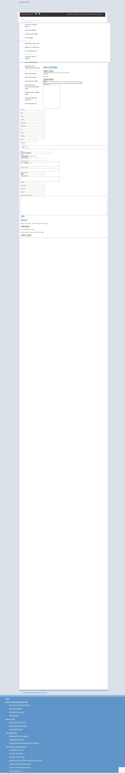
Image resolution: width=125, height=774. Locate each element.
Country (23, 119)
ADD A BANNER (29, 38)
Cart (94, 14)
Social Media (24, 176)
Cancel (51, 71)
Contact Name (24, 161)
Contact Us (76, 14)
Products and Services (27, 195)
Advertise (90, 14)
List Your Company (30, 30)
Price (22, 139)
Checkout (100, 14)
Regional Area (24, 172)
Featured (23, 142)
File (22, 154)
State (22, 116)
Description (46, 84)
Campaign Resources (31, 62)
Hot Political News (31, 77)
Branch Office (24, 167)
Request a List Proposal (32, 47)
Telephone (23, 126)
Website (23, 136)
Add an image (25, 226)
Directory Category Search (31, 25)
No (24, 147)
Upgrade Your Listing (31, 34)
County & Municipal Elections (31, 99)
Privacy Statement (35, 692)
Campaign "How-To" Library (30, 57)
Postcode (23, 123)
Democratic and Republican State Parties (32, 67)
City (22, 113)
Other (22, 192)
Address (23, 109)
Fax (22, 129)
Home (23, 19)
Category (45, 74)
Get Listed (83, 14)
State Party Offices (31, 73)
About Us (70, 14)
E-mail (22, 132)
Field (22, 216)
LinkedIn (23, 189)
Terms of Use (26, 692)
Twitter (22, 182)
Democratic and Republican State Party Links (32, 86)
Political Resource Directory (31, 20)
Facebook (23, 185)
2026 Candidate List (31, 51)
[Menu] (62, 18)
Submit (46, 71)
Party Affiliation (25, 158)
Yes (28, 147)
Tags (22, 151)
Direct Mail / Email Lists (32, 43)
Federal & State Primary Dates (32, 93)
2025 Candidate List (31, 103)
